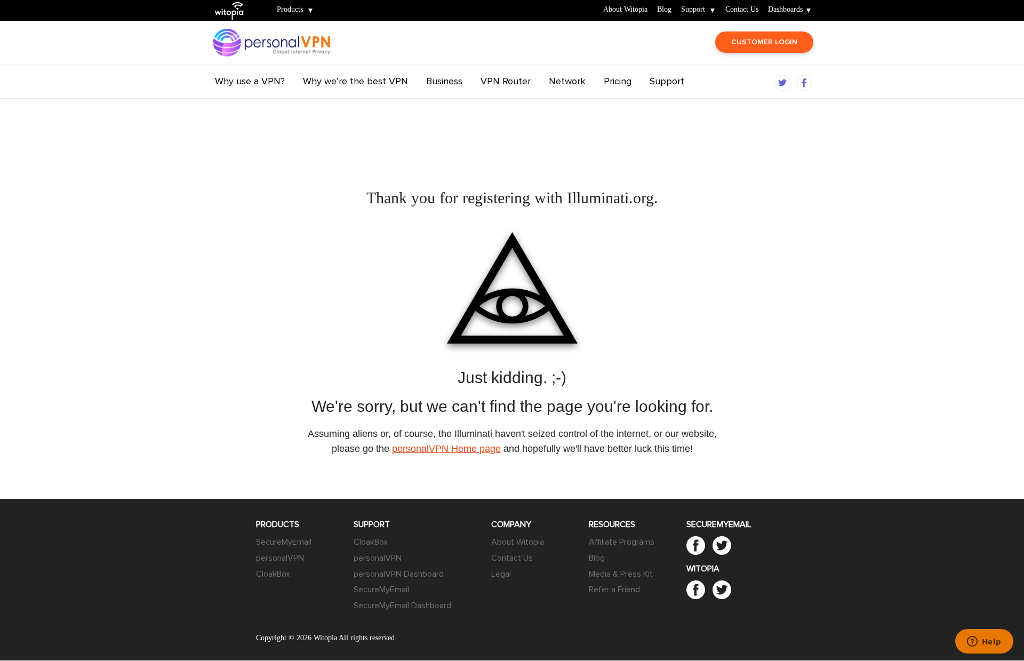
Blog (664, 9)
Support (693, 9)
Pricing (617, 81)
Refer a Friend (614, 589)
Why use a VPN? (250, 81)
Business (444, 81)
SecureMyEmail (283, 542)
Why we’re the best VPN (355, 81)
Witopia (233, 3)
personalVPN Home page (446, 448)
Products (290, 9)
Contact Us (741, 9)
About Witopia (625, 9)
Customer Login (764, 41)
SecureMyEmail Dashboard (402, 605)
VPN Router (506, 81)
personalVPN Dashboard (399, 574)
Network (567, 81)
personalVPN (280, 558)
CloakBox (273, 574)
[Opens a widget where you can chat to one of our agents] (984, 642)
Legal (501, 574)
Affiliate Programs (621, 542)
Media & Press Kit (621, 574)
